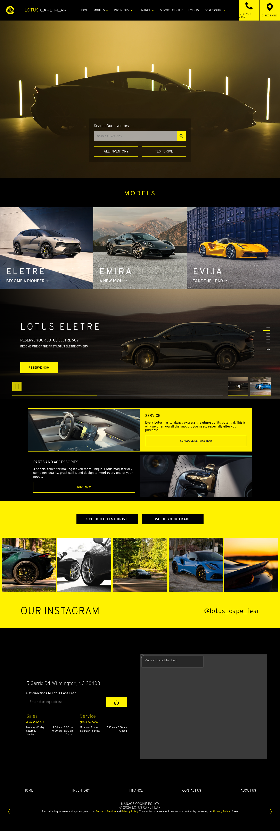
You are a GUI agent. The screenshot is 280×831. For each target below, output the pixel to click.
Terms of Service (106, 811)
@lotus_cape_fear (232, 611)
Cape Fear (46, 10)
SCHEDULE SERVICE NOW (196, 440)
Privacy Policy (129, 811)
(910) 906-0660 (35, 722)
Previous (239, 386)
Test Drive (164, 151)
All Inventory (116, 151)
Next (260, 386)
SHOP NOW (84, 487)
